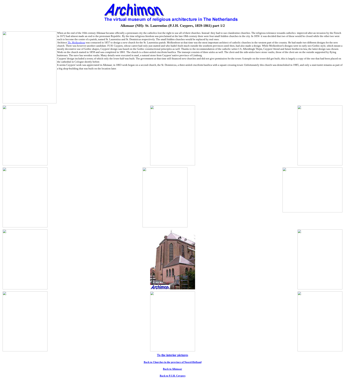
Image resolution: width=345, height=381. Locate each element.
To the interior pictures (172, 355)
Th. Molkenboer (76, 42)
